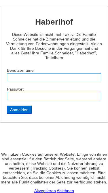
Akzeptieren (45, 190)
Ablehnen (65, 190)
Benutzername (20, 70)
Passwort (15, 89)
